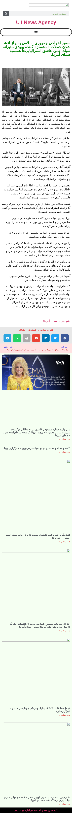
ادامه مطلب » (64, 439)
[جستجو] (6, 13)
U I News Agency (36, 22)
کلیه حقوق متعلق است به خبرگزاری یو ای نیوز (36, 810)
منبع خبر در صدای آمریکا (56, 320)
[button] (65, 338)
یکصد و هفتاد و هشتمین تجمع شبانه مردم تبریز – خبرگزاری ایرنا (37, 448)
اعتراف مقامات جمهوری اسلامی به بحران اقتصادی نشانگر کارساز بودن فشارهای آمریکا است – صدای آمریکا (39, 625)
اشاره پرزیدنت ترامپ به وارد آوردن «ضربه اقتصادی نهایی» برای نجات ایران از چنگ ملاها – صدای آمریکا (37, 799)
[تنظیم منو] (36, 32)
